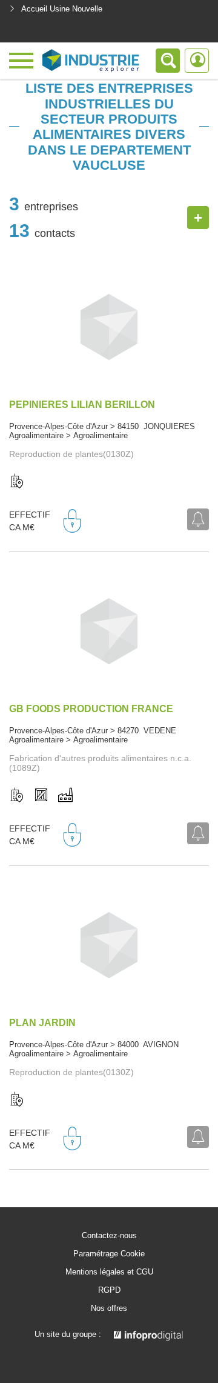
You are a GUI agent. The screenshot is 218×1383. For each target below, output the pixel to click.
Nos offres (109, 1308)
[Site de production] (65, 795)
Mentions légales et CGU (109, 1272)
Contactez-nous (109, 1235)
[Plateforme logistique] (41, 795)
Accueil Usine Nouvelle (61, 8)
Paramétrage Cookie (109, 1254)
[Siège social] (17, 481)
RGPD (109, 1290)
